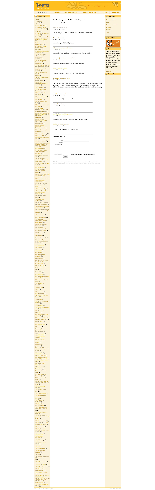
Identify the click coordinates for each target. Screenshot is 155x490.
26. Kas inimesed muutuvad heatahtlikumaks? (39, 126)
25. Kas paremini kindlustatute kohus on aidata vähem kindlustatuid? (41, 121)
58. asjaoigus (38, 247)
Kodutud (108, 29)
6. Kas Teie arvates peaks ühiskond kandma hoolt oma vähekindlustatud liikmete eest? (41, 39)
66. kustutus (38, 271)
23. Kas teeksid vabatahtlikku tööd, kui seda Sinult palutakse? (41, 110)
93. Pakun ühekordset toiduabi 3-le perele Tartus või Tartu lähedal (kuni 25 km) (42, 359)
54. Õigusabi (38, 235)
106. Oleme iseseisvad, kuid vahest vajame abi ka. (41, 409)
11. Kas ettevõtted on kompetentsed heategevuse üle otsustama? (42, 62)
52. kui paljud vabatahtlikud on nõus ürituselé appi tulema (41, 229)
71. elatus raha (39, 287)
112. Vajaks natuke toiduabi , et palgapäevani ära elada (42, 430)
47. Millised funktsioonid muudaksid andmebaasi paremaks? (42, 211)
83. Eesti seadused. (40, 324)
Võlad (107, 32)
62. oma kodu (39, 258)
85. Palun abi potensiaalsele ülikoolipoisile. (39, 330)
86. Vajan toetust (39, 334)
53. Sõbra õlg (39, 232)
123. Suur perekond (40, 464)
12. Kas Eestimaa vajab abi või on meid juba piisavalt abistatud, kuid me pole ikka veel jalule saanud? (42, 68)
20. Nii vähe (38, 99)
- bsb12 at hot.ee (58, 37)
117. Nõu (37, 446)
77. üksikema (38, 305)
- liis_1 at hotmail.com (61, 124)
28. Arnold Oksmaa (40, 133)
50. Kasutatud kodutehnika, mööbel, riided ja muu (41, 221)
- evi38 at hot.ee (58, 103)
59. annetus (38, 250)
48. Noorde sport (39, 214)
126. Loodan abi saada (41, 472)
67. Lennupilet (39, 274)
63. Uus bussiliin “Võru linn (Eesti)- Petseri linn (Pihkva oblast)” (41, 262)
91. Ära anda (39, 353)
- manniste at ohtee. (64, 58)
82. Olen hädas (39, 321)
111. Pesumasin (39, 426)
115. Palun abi (39, 440)
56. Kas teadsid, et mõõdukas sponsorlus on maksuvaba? (41, 241)
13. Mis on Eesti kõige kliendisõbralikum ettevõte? (41, 74)
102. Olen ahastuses (40, 393)
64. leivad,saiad (39, 265)
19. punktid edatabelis (41, 96)
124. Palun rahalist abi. (41, 466)
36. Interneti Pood (40, 167)
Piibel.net (108, 71)
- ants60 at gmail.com (63, 114)
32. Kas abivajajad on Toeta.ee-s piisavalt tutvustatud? (41, 152)
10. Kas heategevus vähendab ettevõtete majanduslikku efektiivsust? (40, 56)
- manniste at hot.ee (61, 78)
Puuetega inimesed (111, 19)
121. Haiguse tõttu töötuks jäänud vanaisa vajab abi (42, 458)
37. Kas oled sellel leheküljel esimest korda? (40, 171)
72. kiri (37, 289)
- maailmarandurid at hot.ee (63, 48)
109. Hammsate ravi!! (41, 420)
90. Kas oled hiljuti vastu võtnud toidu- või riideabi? (41, 349)
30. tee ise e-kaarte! (40, 141)
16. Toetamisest (39, 87)
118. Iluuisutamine (40, 448)
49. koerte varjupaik (40, 217)
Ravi (107, 22)
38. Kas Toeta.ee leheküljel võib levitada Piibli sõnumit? (42, 175)
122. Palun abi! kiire (40, 461)
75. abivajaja (38, 299)
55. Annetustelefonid (40, 237)
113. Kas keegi (39, 434)
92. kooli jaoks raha (40, 355)
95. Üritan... (38, 368)
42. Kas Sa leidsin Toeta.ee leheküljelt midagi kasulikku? (42, 192)
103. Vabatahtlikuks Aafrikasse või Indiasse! (40, 397)
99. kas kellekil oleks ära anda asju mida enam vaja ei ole (42, 383)
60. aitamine (38, 252)
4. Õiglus (37, 31)
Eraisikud (108, 27)
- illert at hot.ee (61, 93)
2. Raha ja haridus (40, 25)
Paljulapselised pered (111, 24)
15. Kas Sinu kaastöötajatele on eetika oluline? (41, 83)
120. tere (37, 454)
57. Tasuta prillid (39, 245)
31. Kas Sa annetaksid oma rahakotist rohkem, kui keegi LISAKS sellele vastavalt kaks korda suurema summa (42, 145)
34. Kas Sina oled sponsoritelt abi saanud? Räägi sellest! (41, 160)
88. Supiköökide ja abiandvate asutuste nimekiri (40, 341)
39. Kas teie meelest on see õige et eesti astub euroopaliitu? (42, 180)
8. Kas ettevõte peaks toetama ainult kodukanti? (40, 48)
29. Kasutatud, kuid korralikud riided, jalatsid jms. (42, 137)
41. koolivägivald (40, 188)
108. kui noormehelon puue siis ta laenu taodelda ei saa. (42, 417)
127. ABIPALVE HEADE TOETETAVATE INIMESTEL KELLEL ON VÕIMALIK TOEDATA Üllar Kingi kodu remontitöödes (42, 479)
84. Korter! (38, 326)
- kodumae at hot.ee (60, 27)
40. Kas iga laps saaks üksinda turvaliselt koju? (41, 185)
